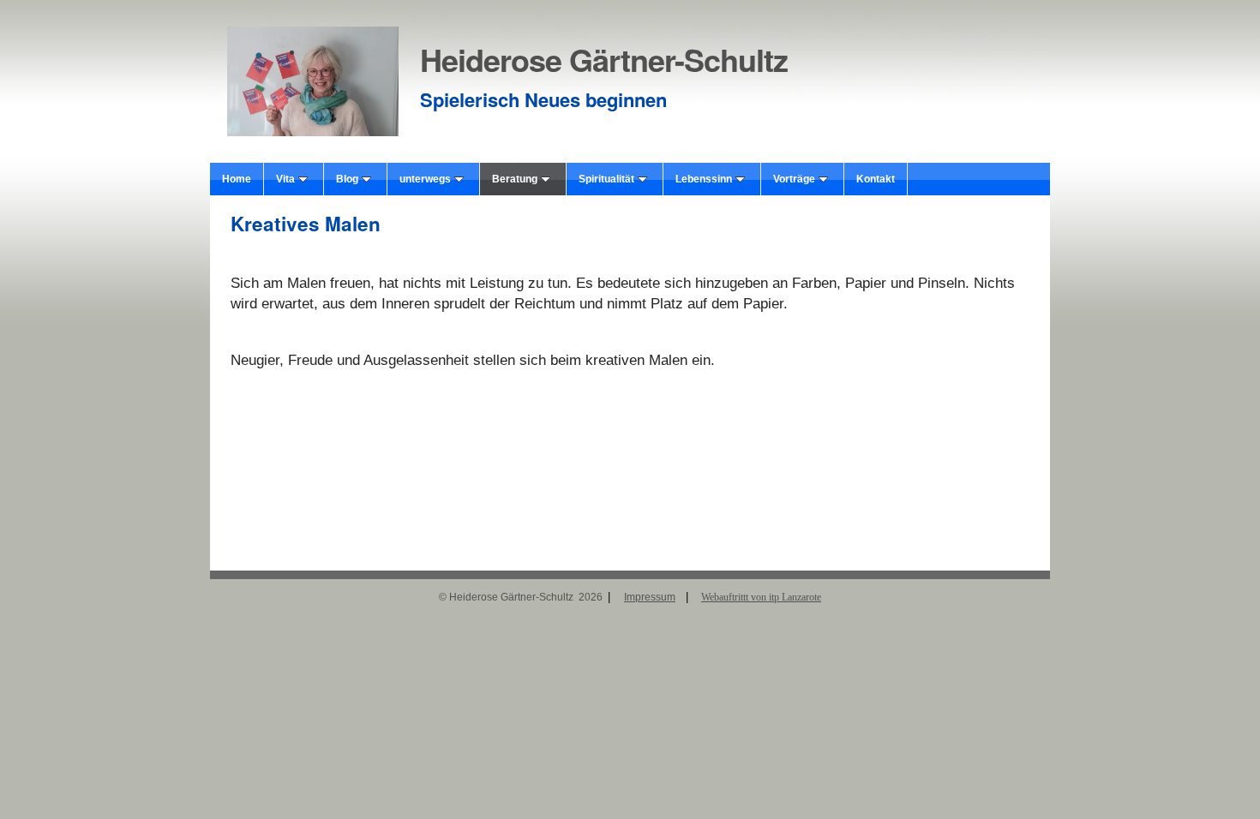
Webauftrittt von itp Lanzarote (761, 597)
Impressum (649, 597)
